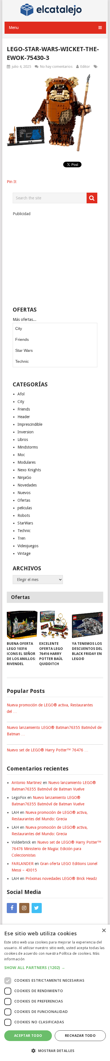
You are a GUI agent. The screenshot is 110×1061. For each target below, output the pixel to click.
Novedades (27, 485)
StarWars (25, 523)
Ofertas (23, 500)
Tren (21, 538)
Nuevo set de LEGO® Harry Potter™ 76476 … (47, 750)
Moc (21, 454)
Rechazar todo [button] (80, 1035)
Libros (22, 439)
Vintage (23, 553)
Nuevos (23, 492)
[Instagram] (24, 908)
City (18, 328)
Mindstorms (27, 447)
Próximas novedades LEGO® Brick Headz (61, 878)
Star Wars (24, 350)
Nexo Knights (29, 470)
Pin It (11, 181)
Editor (85, 66)
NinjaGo (24, 477)
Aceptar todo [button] (28, 1035)
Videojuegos (27, 546)
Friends (22, 339)
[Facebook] (12, 908)
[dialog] (55, 993)
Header (23, 417)
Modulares (26, 462)
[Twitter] (37, 908)
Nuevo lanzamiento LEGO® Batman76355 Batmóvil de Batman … (54, 730)
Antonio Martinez (27, 782)
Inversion (25, 432)
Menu (14, 27)
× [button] (104, 931)
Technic (22, 361)
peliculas (24, 508)
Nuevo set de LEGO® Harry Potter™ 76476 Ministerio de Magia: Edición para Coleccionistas (56, 848)
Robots (23, 515)
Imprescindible (29, 424)
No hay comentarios (56, 66)
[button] (55, 967)
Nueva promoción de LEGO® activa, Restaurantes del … (50, 708)
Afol (21, 394)
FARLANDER (23, 863)
